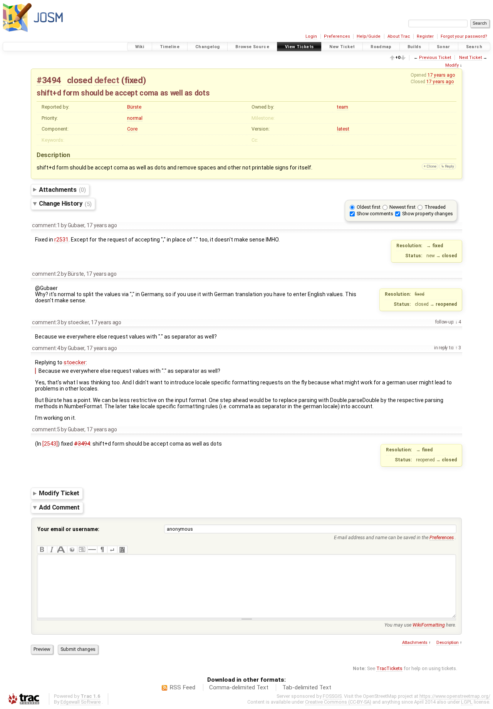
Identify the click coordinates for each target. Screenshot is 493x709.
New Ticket (342, 46)
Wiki (139, 46)
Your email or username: (68, 529)
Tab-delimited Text (306, 687)
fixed (133, 80)
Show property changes (427, 213)
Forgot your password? (464, 36)
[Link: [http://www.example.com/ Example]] (72, 549)
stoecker (75, 362)
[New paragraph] (102, 549)
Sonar (443, 46)
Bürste (134, 107)
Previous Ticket (435, 57)
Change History (65, 204)
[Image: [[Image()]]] (122, 549)
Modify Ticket (59, 493)
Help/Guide (369, 36)
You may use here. (420, 625)
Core (132, 129)
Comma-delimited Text (238, 687)
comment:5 (46, 429)
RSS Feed (182, 687)
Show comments (375, 213)
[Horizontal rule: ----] (92, 549)
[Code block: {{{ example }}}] (82, 549)
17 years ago (441, 75)
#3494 (49, 80)
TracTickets (389, 668)
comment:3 (46, 322)
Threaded (435, 207)
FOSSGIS (332, 696)
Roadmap (381, 46)
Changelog (207, 46)
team (342, 107)
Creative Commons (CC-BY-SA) (338, 702)
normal (135, 118)
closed (79, 80)
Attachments (62, 189)
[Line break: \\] (112, 549)
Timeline (169, 46)
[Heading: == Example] (62, 549)
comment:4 (46, 348)
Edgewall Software (80, 702)
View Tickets (299, 46)
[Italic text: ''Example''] (52, 549)
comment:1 (46, 225)
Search (474, 46)
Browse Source (252, 46)
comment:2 (46, 274)
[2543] (50, 444)
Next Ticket (470, 57)
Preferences (337, 36)
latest (343, 129)
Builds (414, 46)
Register (425, 36)
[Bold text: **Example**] (42, 549)
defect (106, 80)
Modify (452, 65)
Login (311, 36)
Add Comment (59, 507)
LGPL (467, 702)
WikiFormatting (429, 625)
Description (447, 642)
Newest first (402, 207)
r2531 (61, 239)
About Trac (398, 36)
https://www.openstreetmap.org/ (454, 696)
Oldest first (369, 207)
